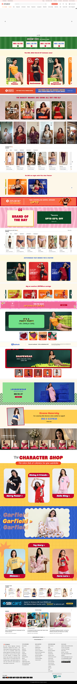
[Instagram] (64, 660)
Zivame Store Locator (52, 656)
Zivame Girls (24, 660)
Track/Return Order (49, 0)
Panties (23, 652)
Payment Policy (38, 656)
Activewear (24, 650)
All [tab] (6, 150)
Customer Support (38, 658)
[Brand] (12, 110)
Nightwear (24, 649)
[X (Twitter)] (63, 660)
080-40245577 (67, 653)
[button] (45, 3)
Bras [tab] (11, 150)
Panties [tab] (16, 150)
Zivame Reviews (51, 663)
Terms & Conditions (38, 650)
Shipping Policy (38, 647)
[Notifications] (60, 4)
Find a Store (50, 671)
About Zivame (50, 645)
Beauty (23, 658)
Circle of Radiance (51, 664)
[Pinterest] (66, 660)
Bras (23, 647)
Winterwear (24, 655)
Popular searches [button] (38, 639)
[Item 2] (33, 336)
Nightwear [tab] (22, 150)
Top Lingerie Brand (25, 664)
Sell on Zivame (65, 0)
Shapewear (24, 653)
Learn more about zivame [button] (38, 637)
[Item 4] (52, 336)
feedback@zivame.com (68, 656)
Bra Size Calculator (51, 650)
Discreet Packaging (38, 655)
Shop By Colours (51, 655)
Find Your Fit (50, 649)
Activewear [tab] (29, 150)
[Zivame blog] (67, 660)
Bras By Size (50, 652)
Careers (49, 666)
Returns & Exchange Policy (40, 652)
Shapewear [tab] (36, 150)
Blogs (43, 0)
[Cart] (66, 4)
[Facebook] (62, 660)
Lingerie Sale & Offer (26, 661)
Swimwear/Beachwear (26, 663)
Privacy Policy (37, 649)
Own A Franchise (51, 661)
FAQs (49, 669)
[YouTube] (69, 660)
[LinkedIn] (70, 660)
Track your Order (38, 653)
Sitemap (49, 667)
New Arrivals (24, 645)
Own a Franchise (72, 0)
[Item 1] (23, 336)
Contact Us (55, 0)
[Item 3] (42, 336)
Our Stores (60, 0)
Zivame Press (50, 658)
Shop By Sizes (50, 653)
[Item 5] (57, 373)
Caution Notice (38, 660)
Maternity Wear (25, 656)
